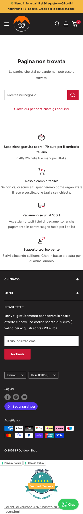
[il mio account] (66, 23)
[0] (75, 24)
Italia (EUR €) (39, 375)
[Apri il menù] (6, 24)
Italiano (11, 375)
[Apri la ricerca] (57, 23)
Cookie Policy (36, 463)
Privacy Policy (12, 463)
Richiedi (17, 354)
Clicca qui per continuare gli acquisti (41, 109)
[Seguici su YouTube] (24, 397)
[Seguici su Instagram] (16, 397)
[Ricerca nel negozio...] (73, 95)
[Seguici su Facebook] (7, 397)
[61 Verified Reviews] (41, 502)
